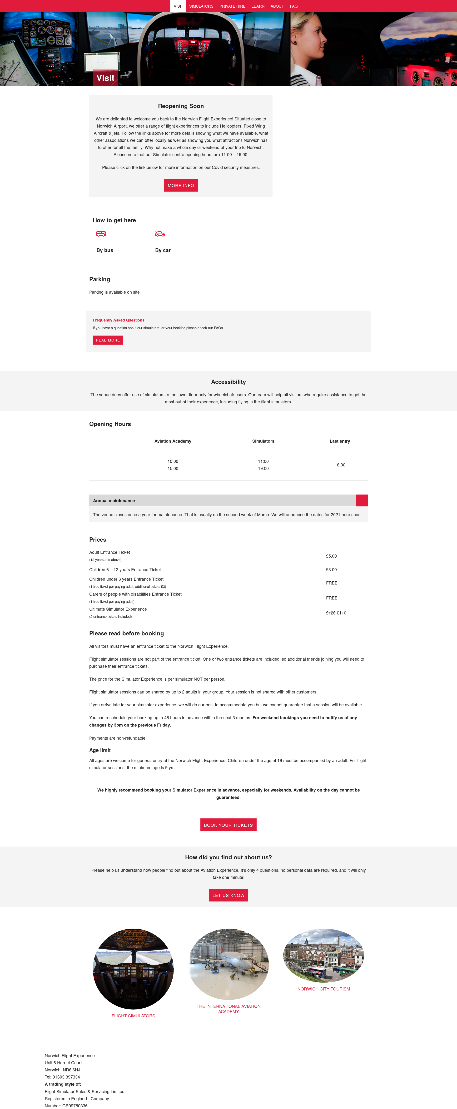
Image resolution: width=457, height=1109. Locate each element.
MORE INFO (181, 185)
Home (17, 10)
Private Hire (232, 6)
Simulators (201, 6)
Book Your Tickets (228, 825)
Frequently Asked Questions (118, 320)
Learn (258, 6)
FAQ (294, 6)
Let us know (229, 895)
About (277, 6)
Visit (178, 6)
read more (108, 339)
